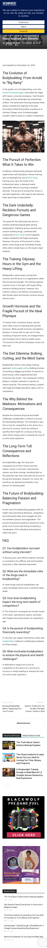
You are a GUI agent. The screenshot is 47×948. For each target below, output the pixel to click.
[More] (31, 57)
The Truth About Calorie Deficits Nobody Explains (23, 897)
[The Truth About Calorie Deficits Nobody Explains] (9, 745)
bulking (15, 368)
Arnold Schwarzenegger (13, 92)
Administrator (13, 42)
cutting (26, 368)
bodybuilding (8, 641)
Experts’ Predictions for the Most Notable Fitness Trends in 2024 (34, 708)
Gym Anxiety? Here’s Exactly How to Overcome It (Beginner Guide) (23, 906)
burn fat (19, 235)
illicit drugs (33, 177)
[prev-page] (4, 784)
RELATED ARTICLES (12, 736)
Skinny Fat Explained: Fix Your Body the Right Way (23, 937)
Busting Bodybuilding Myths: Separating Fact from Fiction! (12, 708)
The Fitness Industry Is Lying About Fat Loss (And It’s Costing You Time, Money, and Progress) (23, 916)
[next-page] (8, 784)
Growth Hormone (15, 306)
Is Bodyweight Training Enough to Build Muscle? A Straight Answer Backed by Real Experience (24, 927)
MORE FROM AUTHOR (31, 736)
